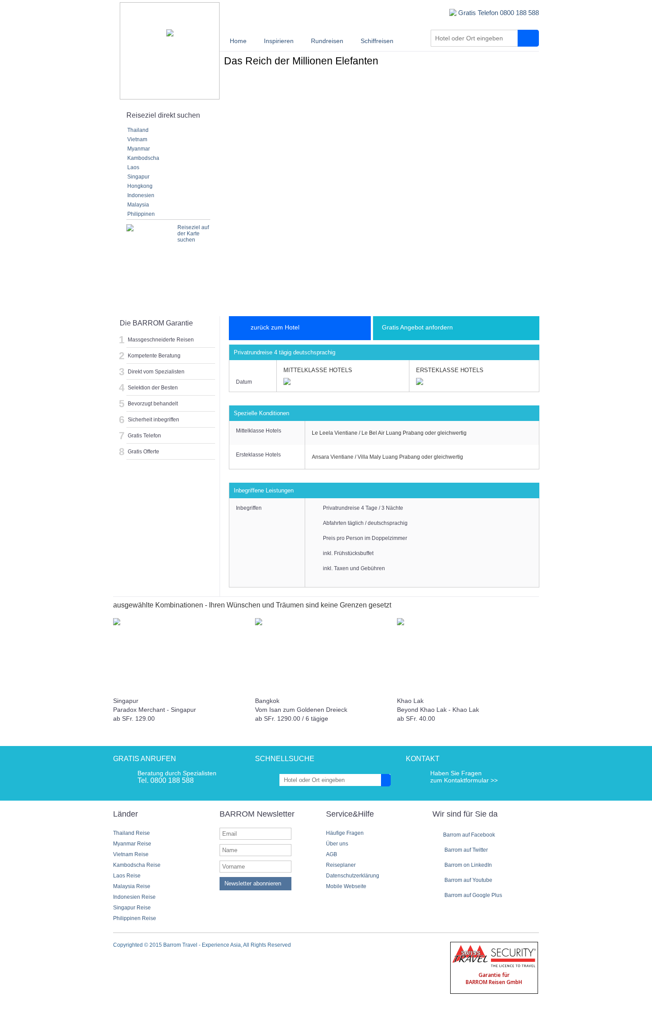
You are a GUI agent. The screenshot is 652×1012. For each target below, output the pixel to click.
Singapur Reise (132, 908)
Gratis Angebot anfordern (417, 327)
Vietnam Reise (131, 854)
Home (238, 40)
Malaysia (138, 205)
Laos (133, 167)
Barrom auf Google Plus (472, 895)
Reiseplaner (341, 865)
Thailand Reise (131, 833)
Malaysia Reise (131, 886)
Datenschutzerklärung (352, 876)
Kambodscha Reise (137, 865)
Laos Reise (127, 876)
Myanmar (138, 149)
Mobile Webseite (346, 886)
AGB (331, 854)
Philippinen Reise (134, 918)
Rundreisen (327, 40)
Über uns (337, 844)
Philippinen (141, 214)
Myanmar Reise (132, 844)
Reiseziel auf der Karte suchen (193, 233)
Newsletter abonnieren (252, 883)
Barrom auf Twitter (465, 850)
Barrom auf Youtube (467, 880)
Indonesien (140, 195)
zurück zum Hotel (275, 327)
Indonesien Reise (134, 897)
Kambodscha (143, 158)
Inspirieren (279, 40)
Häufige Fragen (345, 833)
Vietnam (137, 139)
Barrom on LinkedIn (467, 865)
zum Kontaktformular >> (464, 780)
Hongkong (140, 186)
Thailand (138, 130)
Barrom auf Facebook (469, 835)
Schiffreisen (377, 40)
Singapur (138, 177)
